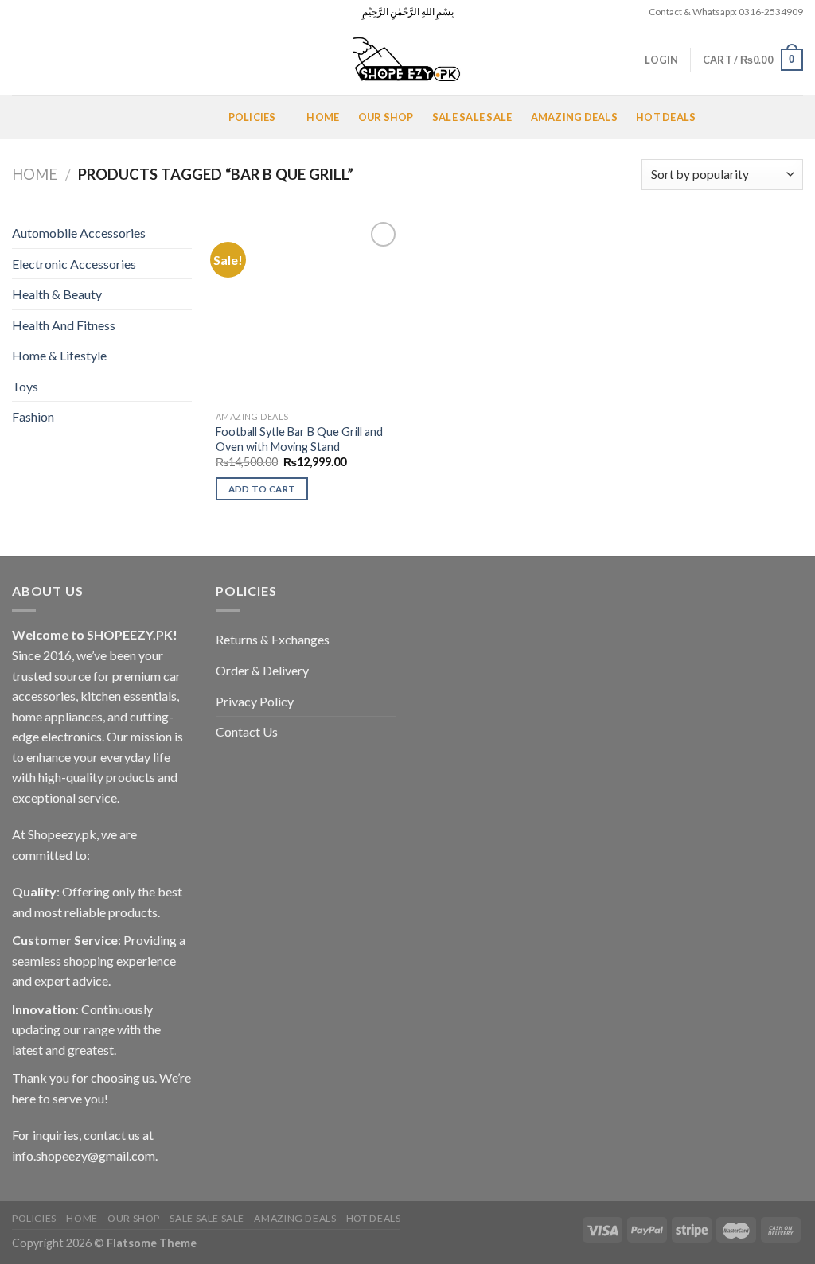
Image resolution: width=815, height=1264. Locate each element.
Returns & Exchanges (273, 639)
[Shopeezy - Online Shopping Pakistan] (407, 59)
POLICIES (252, 117)
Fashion (33, 416)
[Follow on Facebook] (20, 12)
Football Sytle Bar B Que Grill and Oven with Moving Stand (299, 439)
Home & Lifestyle (59, 355)
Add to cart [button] (262, 489)
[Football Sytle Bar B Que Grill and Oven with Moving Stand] (308, 310)
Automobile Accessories (79, 232)
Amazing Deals (574, 117)
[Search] (18, 60)
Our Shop (386, 117)
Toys (25, 386)
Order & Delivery (262, 670)
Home (322, 117)
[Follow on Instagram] (35, 12)
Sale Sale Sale (472, 117)
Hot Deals (666, 117)
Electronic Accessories (74, 263)
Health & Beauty (57, 293)
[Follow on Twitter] (50, 12)
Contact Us (247, 731)
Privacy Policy (255, 701)
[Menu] (31, 117)
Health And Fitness (63, 325)
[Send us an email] (65, 12)
